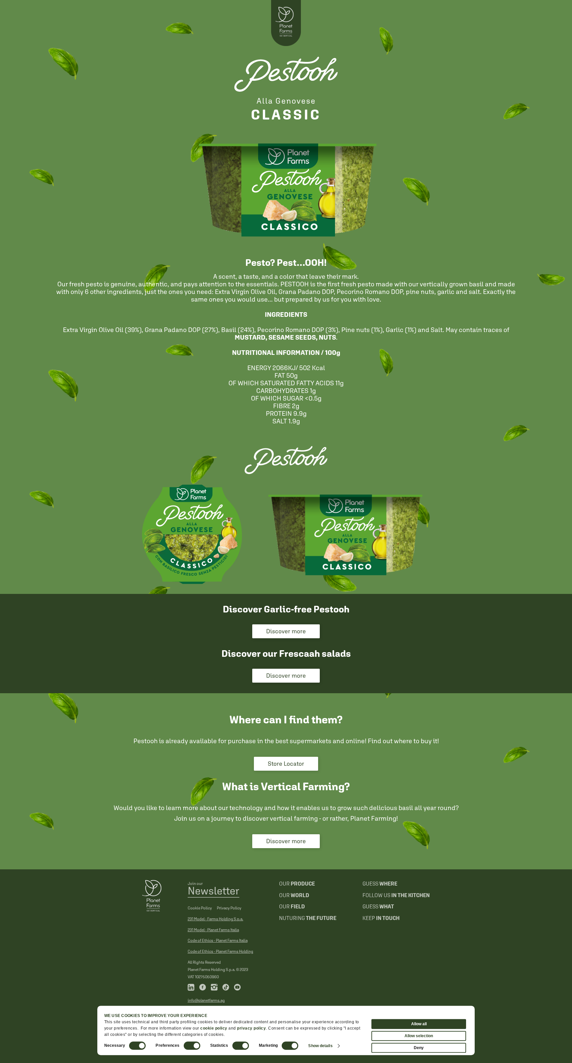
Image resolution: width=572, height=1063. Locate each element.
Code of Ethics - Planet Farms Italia (218, 940)
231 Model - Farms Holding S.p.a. (215, 919)
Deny (419, 1047)
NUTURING (307, 918)
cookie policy (213, 1028)
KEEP (381, 918)
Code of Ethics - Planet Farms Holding (220, 951)
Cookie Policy (200, 908)
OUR (297, 884)
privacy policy (251, 1028)
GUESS (379, 884)
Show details (320, 1045)
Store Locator (286, 763)
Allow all (419, 1024)
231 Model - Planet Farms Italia (213, 930)
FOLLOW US (396, 895)
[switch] (192, 1045)
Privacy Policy (229, 908)
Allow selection (419, 1036)
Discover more (286, 631)
